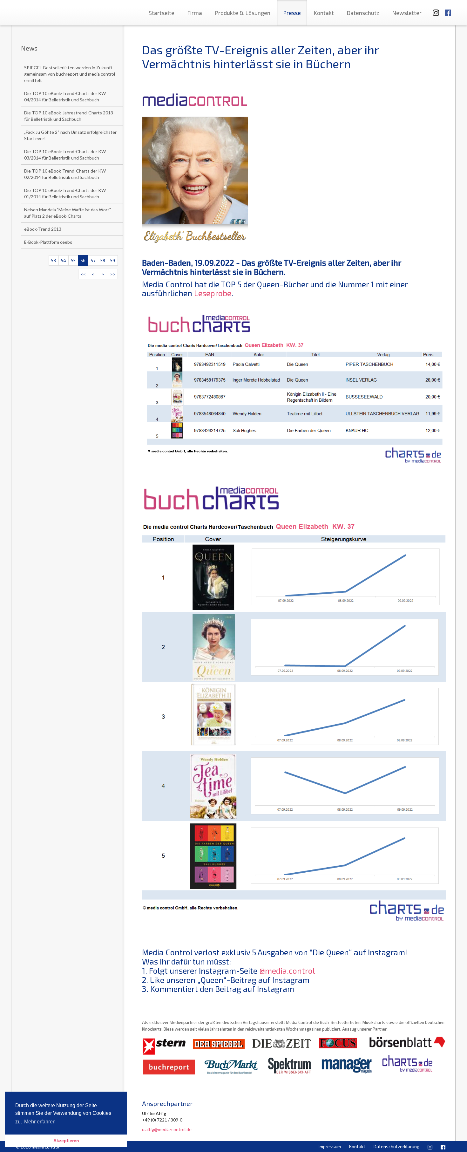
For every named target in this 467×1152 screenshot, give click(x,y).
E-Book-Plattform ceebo (48, 242)
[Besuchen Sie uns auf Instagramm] (434, 9)
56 (83, 260)
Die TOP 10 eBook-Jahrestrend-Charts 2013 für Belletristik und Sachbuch (68, 116)
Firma (194, 12)
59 (112, 260)
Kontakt (324, 12)
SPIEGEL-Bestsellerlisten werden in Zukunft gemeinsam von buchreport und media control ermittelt (69, 74)
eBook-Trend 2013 (42, 229)
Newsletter (407, 12)
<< (83, 274)
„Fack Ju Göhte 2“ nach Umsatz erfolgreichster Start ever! (70, 135)
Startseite (161, 12)
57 (93, 260)
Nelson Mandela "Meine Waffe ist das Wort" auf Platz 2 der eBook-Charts (67, 213)
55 (73, 260)
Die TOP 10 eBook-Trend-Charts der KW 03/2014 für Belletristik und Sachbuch (65, 154)
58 (102, 260)
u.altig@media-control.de (167, 1129)
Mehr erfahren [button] (40, 1121)
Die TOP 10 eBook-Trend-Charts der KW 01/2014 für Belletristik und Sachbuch (65, 193)
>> (113, 274)
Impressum (330, 1146)
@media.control (287, 970)
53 (53, 260)
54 (63, 260)
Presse (292, 12)
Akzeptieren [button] (66, 1140)
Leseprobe (212, 293)
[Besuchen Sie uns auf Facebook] (448, 9)
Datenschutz (363, 12)
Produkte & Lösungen (242, 12)
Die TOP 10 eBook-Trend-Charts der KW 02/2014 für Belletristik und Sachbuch (65, 174)
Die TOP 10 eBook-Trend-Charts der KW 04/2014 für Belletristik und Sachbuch (65, 96)
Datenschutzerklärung (396, 1146)
